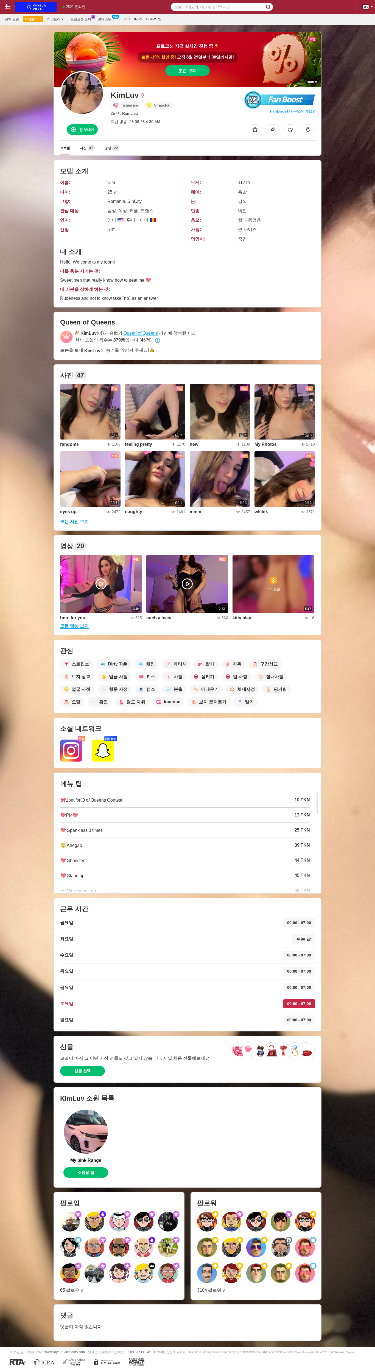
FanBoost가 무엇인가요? (292, 111)
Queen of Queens (141, 333)
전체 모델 (12, 19)
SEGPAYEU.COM (151, 1352)
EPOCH (130, 1352)
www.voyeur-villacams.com (64, 1352)
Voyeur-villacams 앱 (142, 19)
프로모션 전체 (81, 19)
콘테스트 (104, 19)
